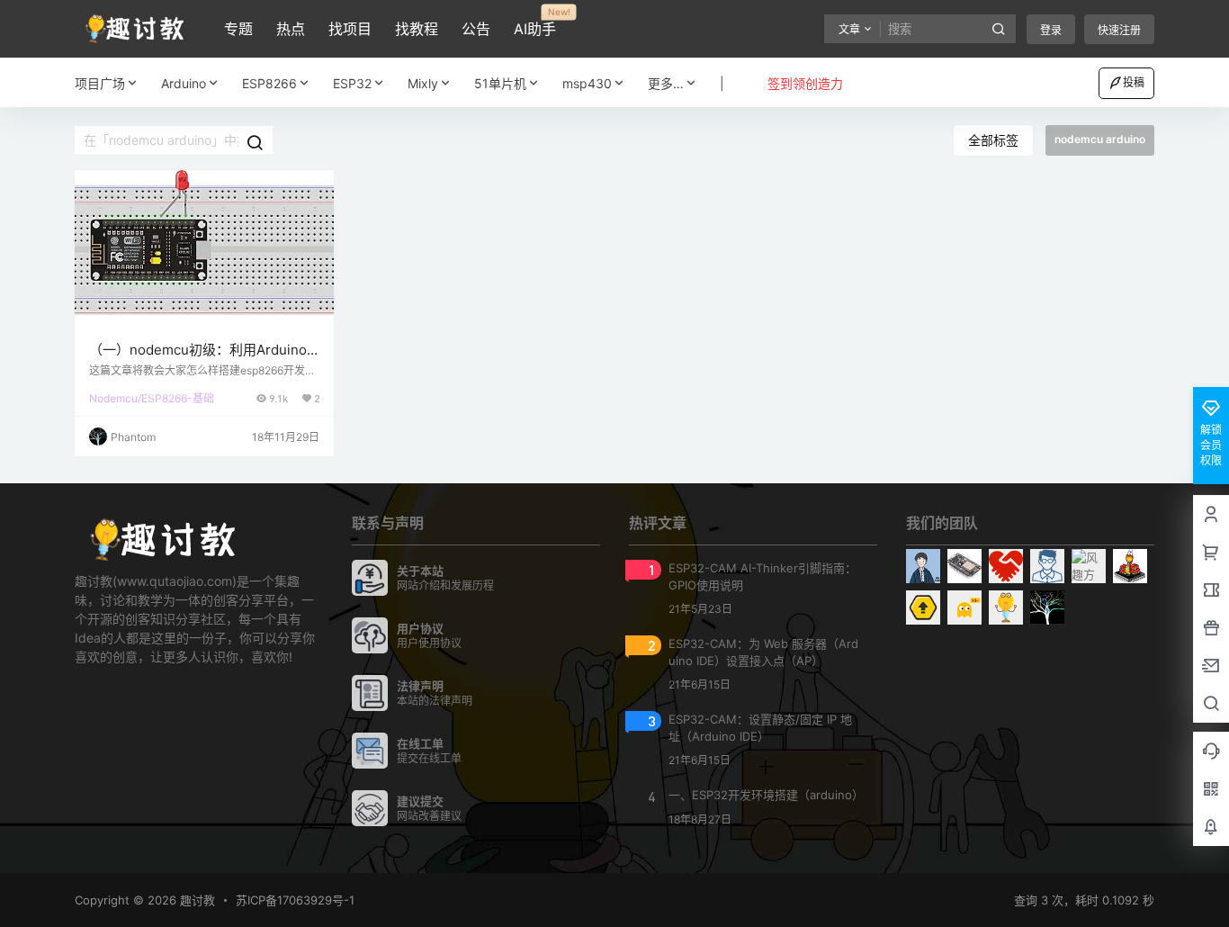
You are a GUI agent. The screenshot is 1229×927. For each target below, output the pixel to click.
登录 (1051, 30)
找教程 (416, 29)
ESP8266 (269, 83)
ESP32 (352, 83)
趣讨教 (195, 900)
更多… (666, 83)
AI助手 (535, 22)
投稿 (1133, 82)
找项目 (350, 29)
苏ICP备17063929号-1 (295, 900)
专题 (238, 29)
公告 (476, 29)
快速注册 (1119, 30)
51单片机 (500, 83)
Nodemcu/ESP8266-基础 (151, 398)
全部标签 (993, 140)
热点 (290, 29)
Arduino (183, 83)
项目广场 (100, 83)
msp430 (587, 83)
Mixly (423, 83)
